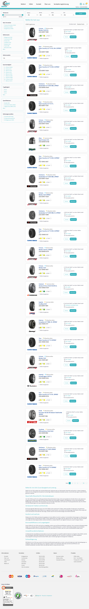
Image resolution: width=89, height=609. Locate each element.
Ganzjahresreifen (60, 559)
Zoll (64, 12)
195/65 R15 (41, 561)
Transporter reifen (78, 559)
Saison (28, 12)
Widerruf (6, 563)
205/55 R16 (42, 556)
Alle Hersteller (25, 567)
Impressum (7, 559)
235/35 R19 (41, 563)
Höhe (52, 12)
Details (66, 36)
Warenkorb (73, 36)
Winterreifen (59, 558)
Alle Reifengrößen (43, 567)
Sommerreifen (60, 556)
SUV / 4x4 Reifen (78, 558)
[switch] (31, 596)
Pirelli (6, 45)
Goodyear (7, 42)
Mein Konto (83, 4)
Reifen (23, 4)
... (80, 483)
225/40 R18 (42, 559)
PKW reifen (76, 556)
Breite (40, 12)
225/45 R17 (42, 558)
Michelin (7, 44)
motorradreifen (78, 561)
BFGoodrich (7, 47)
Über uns (47, 4)
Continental (8, 39)
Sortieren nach (72, 24)
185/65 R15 (41, 565)
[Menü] (33, 594)
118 (83, 483)
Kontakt (38, 4)
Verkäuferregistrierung (61, 4)
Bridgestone (8, 37)
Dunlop (6, 40)
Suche (80, 13)
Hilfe (31, 4)
